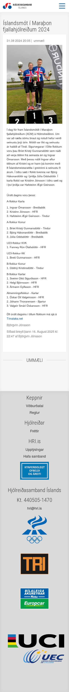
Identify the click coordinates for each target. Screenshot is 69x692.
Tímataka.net (15, 318)
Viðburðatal (34, 405)
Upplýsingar (34, 449)
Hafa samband (34, 456)
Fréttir (34, 430)
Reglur (35, 412)
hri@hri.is (34, 508)
